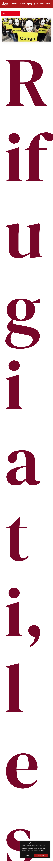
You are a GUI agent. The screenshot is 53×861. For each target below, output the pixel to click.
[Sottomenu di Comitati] (17, 3)
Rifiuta (27, 855)
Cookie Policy (38, 852)
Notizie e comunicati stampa (10, 14)
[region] (35, 849)
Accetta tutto (41, 855)
